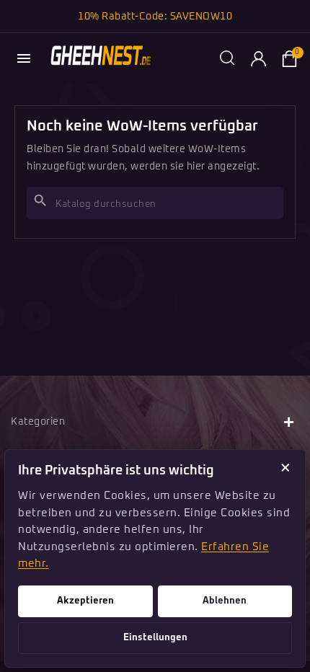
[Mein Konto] (258, 58)
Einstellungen (155, 637)
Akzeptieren (85, 601)
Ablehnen (225, 601)
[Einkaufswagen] (289, 58)
